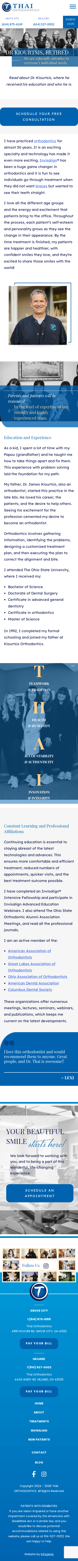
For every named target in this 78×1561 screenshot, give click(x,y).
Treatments (39, 1421)
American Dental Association (33, 983)
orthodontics (45, 141)
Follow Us (31, 1266)
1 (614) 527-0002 (39, 1367)
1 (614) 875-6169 (39, 1319)
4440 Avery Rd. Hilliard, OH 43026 (39, 1379)
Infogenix (47, 1554)
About (39, 1412)
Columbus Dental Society (30, 989)
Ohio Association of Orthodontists (37, 976)
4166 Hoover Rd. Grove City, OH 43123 (39, 1331)
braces (41, 186)
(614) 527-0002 (43, 24)
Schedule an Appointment (40, 1193)
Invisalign (48, 160)
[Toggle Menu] (73, 6)
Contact (39, 1452)
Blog (39, 1462)
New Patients (39, 1439)
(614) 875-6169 (12, 24)
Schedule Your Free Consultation (39, 116)
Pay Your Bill (39, 1343)
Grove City (12, 19)
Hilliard (43, 19)
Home (39, 1403)
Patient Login (70, 22)
